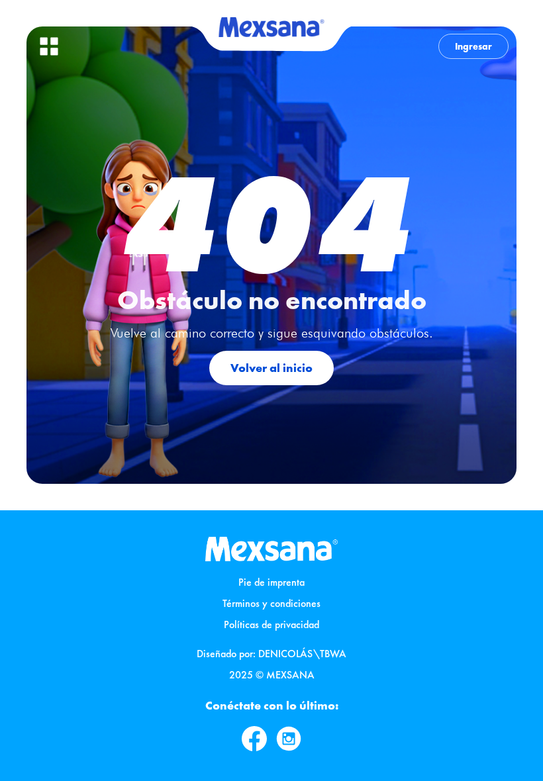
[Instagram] (289, 739)
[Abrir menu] (49, 46)
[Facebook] (254, 739)
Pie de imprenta (271, 582)
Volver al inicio (271, 367)
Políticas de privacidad (271, 624)
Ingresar (473, 46)
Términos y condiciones (271, 603)
